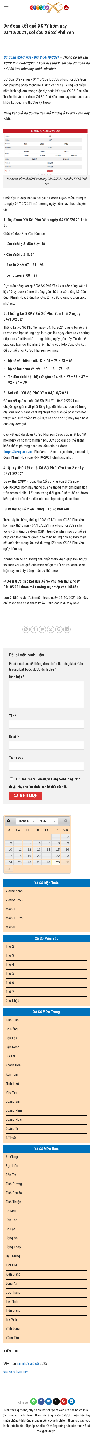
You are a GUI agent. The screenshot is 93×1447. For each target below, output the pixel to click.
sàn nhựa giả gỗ (28, 1363)
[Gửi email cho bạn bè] (50, 629)
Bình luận (16, 677)
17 (10, 856)
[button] (6, 7)
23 (67, 856)
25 (20, 862)
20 (39, 856)
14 (48, 849)
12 (29, 849)
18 (20, 856)
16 (67, 849)
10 (10, 849)
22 (58, 856)
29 (58, 862)
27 (39, 862)
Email (14, 737)
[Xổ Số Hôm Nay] (49, 8)
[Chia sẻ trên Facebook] (34, 629)
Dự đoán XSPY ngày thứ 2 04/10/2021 (31, 57)
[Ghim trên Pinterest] (59, 629)
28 (48, 862)
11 (20, 849)
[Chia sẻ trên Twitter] (42, 629)
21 (48, 856)
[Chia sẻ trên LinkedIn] (67, 629)
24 (10, 862)
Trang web (16, 758)
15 (58, 849)
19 (29, 856)
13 (39, 849)
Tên (12, 716)
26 (29, 862)
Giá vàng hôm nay (15, 1371)
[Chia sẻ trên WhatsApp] (26, 629)
